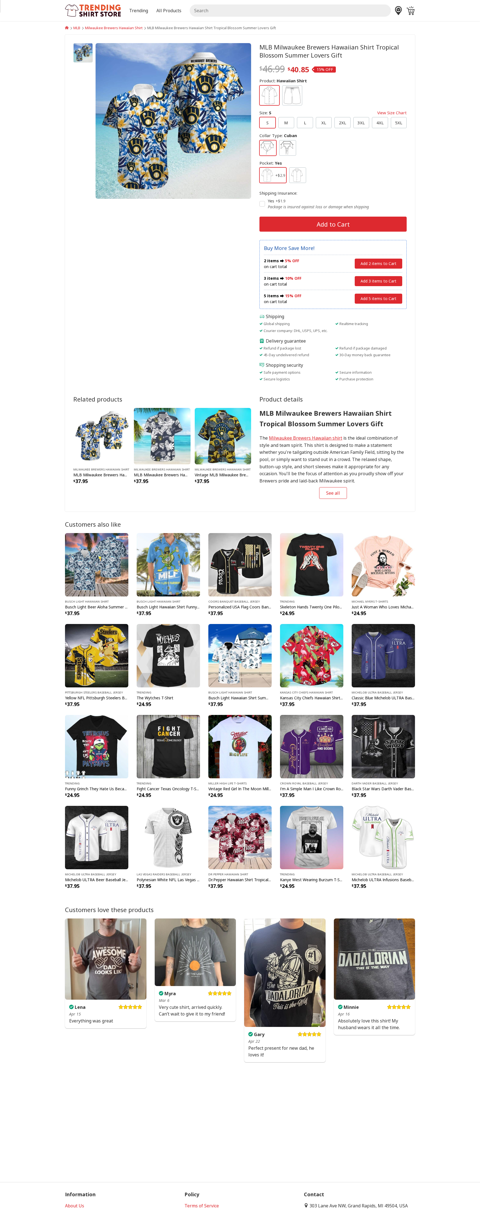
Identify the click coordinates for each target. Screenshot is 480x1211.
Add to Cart (333, 224)
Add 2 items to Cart (378, 263)
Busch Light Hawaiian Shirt (87, 601)
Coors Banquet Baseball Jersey (234, 601)
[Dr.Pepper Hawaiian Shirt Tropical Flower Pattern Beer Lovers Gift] (240, 837)
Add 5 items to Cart (378, 298)
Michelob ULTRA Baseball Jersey (377, 692)
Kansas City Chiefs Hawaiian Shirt (306, 692)
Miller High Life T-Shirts (227, 783)
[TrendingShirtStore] (67, 27)
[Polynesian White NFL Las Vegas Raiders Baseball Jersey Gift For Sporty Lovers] (168, 837)
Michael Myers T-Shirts (370, 601)
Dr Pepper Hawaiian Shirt (228, 874)
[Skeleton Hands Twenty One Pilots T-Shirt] (311, 564)
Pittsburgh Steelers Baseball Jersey (94, 692)
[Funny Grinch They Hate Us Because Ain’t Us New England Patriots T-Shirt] (96, 746)
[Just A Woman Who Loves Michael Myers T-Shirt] (383, 564)
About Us (74, 1206)
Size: (333, 112)
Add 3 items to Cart (378, 281)
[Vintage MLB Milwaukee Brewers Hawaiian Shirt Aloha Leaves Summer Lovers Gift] (223, 435)
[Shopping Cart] (410, 10)
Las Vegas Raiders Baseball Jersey (164, 874)
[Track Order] (398, 10)
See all (333, 493)
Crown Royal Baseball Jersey (304, 783)
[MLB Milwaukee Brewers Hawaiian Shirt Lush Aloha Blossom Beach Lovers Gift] (101, 435)
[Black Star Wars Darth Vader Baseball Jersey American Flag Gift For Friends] (383, 746)
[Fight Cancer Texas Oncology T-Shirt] (168, 746)
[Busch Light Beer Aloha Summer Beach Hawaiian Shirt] (96, 564)
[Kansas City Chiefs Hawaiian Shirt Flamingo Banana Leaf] (311, 655)
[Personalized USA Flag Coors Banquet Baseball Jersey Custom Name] (240, 564)
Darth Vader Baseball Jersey (375, 783)
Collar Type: (278, 135)
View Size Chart (392, 112)
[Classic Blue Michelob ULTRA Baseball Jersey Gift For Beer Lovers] (383, 655)
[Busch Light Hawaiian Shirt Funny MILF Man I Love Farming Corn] (168, 564)
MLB (76, 27)
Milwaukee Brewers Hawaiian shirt (305, 438)
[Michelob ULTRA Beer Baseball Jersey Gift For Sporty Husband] (96, 837)
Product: (283, 80)
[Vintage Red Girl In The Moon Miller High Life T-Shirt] (240, 746)
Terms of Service (201, 1206)
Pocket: (270, 163)
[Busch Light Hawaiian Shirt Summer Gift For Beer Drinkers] (240, 655)
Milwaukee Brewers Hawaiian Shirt (113, 27)
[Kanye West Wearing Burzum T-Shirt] (311, 837)
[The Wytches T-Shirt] (168, 655)
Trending (287, 601)
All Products (168, 11)
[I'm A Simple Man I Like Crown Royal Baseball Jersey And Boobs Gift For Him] (311, 746)
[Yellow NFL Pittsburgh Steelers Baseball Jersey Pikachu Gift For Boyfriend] (96, 655)
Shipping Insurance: (278, 193)
